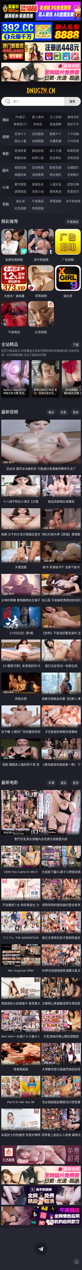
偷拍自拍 (38, 151)
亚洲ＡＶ (20, 134)
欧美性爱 (73, 151)
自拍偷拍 (38, 134)
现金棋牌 (55, 124)
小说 (5, 187)
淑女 (63, 783)
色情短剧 (38, 208)
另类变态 (73, 158)
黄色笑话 (55, 191)
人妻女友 (55, 184)
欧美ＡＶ (55, 134)
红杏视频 (20, 208)
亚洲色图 (38, 167)
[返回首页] (76, 1261)
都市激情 (20, 184)
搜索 (72, 101)
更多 (76, 412)
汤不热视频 (73, 201)
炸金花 (37, 124)
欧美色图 (55, 167)
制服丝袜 (20, 158)
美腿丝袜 (20, 175)
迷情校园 (20, 191)
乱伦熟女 (55, 158)
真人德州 (38, 117)
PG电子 (20, 117)
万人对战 (55, 117)
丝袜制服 (38, 141)
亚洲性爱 (20, 151)
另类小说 (38, 191)
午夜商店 (38, 201)
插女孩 (20, 201)
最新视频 (9, 412)
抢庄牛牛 (73, 124)
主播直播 (55, 141)
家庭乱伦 (38, 184)
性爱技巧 (73, 191)
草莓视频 (55, 201)
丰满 (51, 783)
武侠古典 (73, 184)
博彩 (5, 120)
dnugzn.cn (41, 90)
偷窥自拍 (20, 167)
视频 (5, 136)
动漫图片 (73, 167)
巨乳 (63, 412)
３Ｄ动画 (73, 134)
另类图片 (73, 175)
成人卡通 (55, 151)
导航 (5, 204)
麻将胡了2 (20, 124)
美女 (51, 412)
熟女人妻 (20, 141)
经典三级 (38, 158)
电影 (5, 153)
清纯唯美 (38, 175)
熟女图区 (55, 175)
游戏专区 (73, 117)
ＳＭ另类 (73, 141)
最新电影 (9, 782)
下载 (76, 345)
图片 (5, 170)
